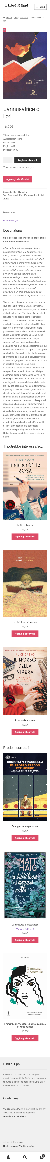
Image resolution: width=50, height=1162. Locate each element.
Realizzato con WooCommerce (18, 1146)
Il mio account (8, 1157)
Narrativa (24, 17)
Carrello (38, 1155)
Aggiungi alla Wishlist (17, 179)
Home (9, 17)
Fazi (21, 195)
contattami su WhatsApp (15, 1116)
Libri (16, 17)
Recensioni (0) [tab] (10, 220)
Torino (6, 198)
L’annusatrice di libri (34, 195)
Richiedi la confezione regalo (19, 167)
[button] (4, 30)
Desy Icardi (13, 195)
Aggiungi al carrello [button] (25, 536)
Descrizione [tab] (9, 212)
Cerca (25, 1157)
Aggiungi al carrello (28, 160)
